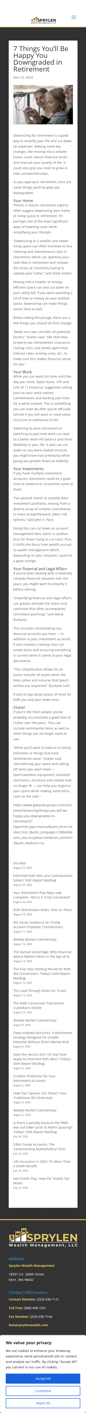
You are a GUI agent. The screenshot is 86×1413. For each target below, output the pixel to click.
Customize (43, 1391)
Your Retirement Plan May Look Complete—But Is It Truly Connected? (41, 895)
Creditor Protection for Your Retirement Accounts (34, 1078)
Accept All (43, 1378)
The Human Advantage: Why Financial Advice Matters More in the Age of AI (42, 954)
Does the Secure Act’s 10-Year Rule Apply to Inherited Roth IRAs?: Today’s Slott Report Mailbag (42, 1059)
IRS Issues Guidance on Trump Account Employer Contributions (38, 924)
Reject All (43, 1403)
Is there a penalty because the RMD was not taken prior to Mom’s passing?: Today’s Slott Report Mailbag (43, 1127)
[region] (43, 1374)
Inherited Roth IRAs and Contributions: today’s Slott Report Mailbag (43, 877)
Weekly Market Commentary (34, 939)
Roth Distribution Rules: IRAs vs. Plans (42, 910)
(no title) (19, 863)
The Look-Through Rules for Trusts (39, 990)
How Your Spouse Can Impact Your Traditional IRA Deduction (40, 1095)
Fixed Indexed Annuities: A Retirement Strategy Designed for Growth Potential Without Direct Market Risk (42, 1037)
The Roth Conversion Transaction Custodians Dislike (38, 1005)
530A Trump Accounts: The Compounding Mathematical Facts (39, 1146)
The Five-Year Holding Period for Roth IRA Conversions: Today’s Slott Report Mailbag (42, 973)
